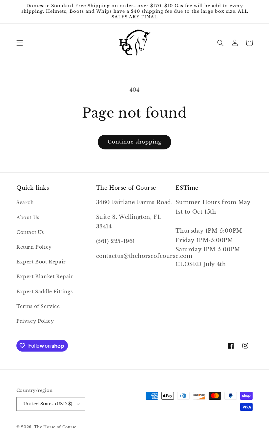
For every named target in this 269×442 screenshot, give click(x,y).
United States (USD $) (47, 404)
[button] (19, 43)
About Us (27, 218)
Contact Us (30, 232)
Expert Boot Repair (41, 262)
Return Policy (34, 247)
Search (25, 202)
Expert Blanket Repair (44, 276)
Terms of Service (38, 306)
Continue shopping (134, 142)
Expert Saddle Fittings (44, 292)
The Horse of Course (55, 427)
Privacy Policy (35, 321)
